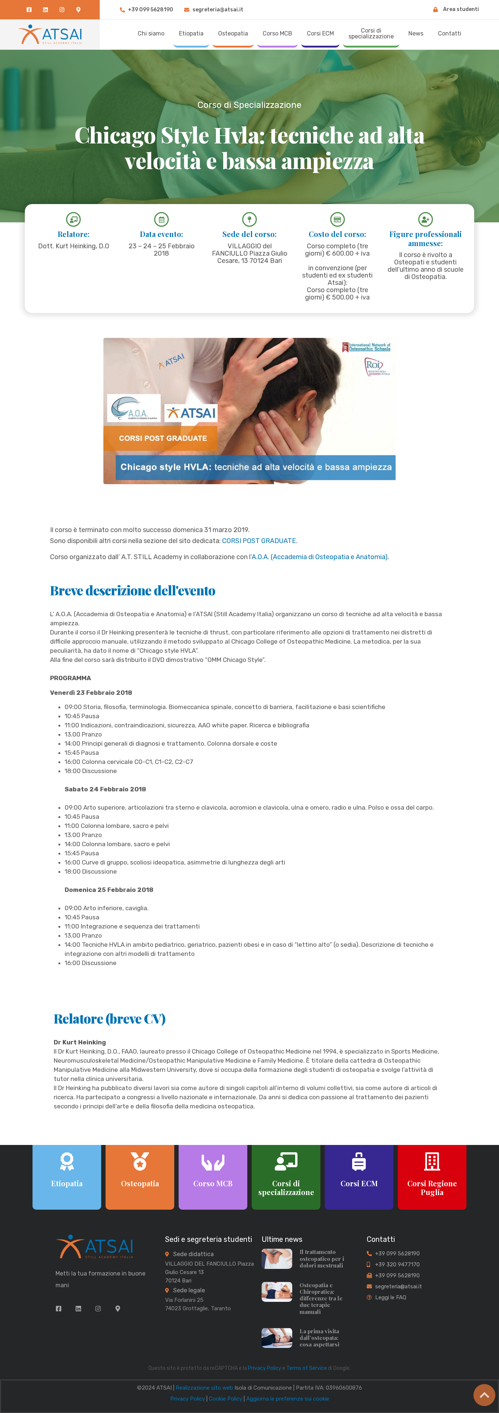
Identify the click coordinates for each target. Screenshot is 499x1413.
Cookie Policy (225, 1398)
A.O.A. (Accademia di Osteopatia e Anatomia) (320, 557)
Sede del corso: (249, 234)
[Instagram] (62, 9)
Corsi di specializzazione (286, 1187)
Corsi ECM (359, 1183)
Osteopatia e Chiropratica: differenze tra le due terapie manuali (321, 1298)
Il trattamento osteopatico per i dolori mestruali (322, 1258)
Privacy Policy (264, 1368)
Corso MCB (213, 1183)
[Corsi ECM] (359, 1161)
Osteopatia (140, 1183)
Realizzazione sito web (204, 1387)
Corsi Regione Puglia (432, 1187)
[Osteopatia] (140, 1161)
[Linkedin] (45, 9)
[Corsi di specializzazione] (286, 1161)
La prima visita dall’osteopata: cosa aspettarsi (319, 1337)
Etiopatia (67, 1183)
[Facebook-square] (29, 9)
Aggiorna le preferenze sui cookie (287, 1398)
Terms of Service (306, 1368)
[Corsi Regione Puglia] (432, 1161)
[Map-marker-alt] (78, 9)
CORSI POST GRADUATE (259, 541)
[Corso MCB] (213, 1161)
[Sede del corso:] (249, 219)
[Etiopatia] (67, 1161)
